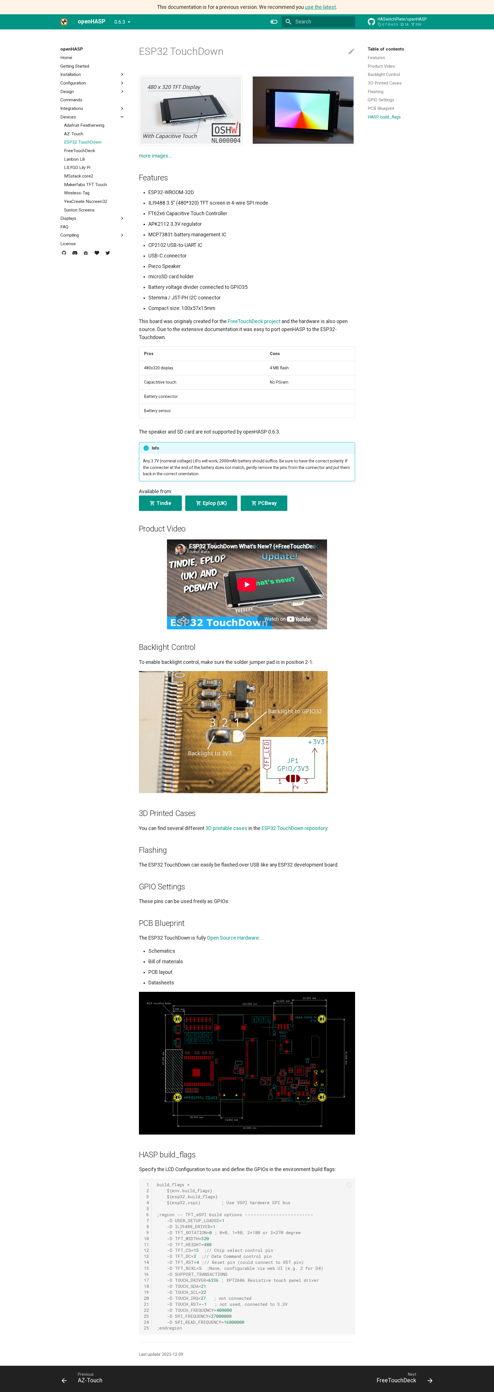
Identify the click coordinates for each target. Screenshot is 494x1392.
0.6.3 (119, 22)
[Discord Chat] (75, 255)
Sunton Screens (79, 209)
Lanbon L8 (74, 159)
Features (376, 57)
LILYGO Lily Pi (77, 167)
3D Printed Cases (385, 83)
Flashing (375, 91)
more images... (155, 156)
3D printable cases (226, 828)
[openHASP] (64, 21)
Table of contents (386, 49)
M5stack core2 (78, 176)
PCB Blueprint (381, 108)
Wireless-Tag (76, 193)
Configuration (73, 83)
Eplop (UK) (214, 503)
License (68, 243)
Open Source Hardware (233, 938)
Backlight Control (384, 74)
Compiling (69, 235)
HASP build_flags (384, 116)
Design (67, 91)
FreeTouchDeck (79, 150)
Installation (70, 74)
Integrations (71, 108)
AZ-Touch (73, 133)
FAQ (64, 226)
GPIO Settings (381, 99)
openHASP (71, 49)
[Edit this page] (351, 52)
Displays (68, 218)
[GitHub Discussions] (64, 255)
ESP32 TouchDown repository (294, 828)
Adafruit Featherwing (84, 125)
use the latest (320, 7)
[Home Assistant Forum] (86, 255)
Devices (68, 116)
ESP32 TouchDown (82, 142)
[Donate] (97, 255)
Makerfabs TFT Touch (85, 184)
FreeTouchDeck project (254, 321)
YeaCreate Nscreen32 (85, 201)
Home (66, 57)
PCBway (267, 503)
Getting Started (74, 66)
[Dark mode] (274, 21)
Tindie (163, 503)
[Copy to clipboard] (348, 1184)
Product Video (381, 66)
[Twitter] (108, 255)
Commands (71, 99)
